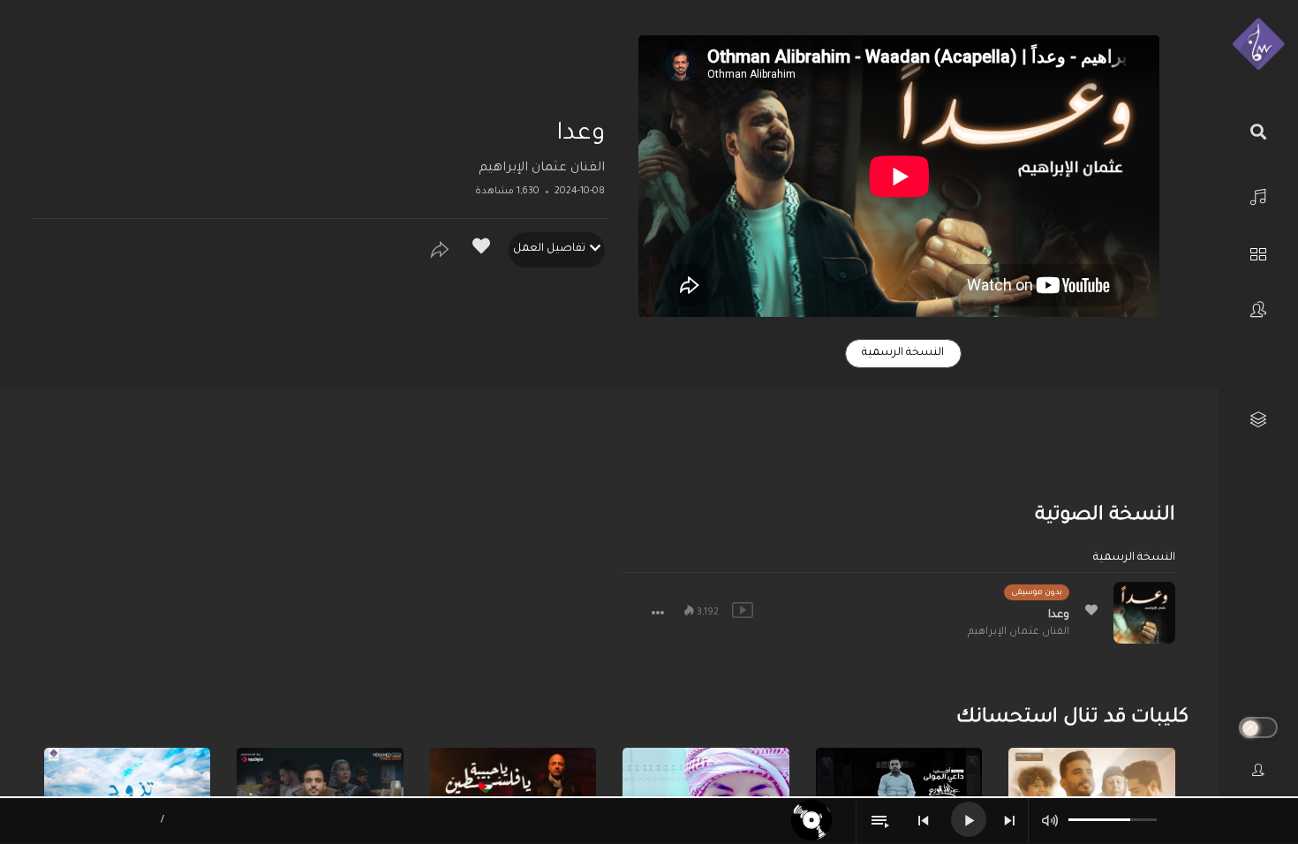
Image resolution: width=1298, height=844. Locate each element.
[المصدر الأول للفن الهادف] (1258, 45)
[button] (657, 612)
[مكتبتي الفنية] (1258, 420)
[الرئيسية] (1258, 194)
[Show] (439, 250)
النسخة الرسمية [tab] (903, 353)
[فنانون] (1258, 309)
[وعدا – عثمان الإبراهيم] (1144, 613)
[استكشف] (1258, 252)
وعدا (1058, 615)
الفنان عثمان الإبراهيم (542, 169)
